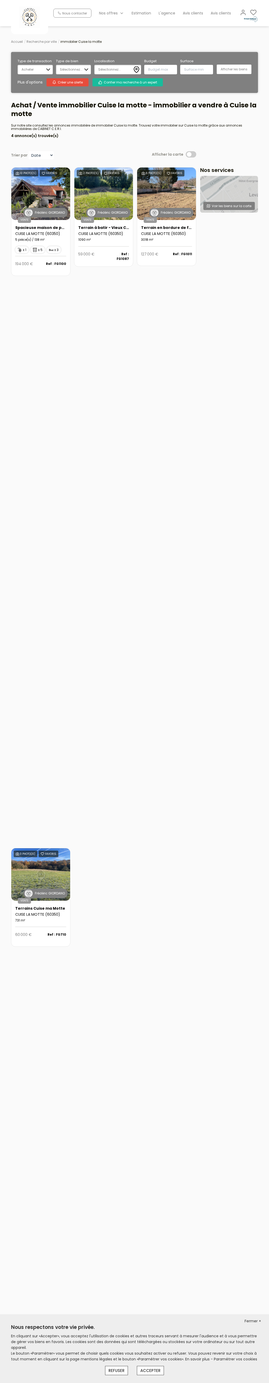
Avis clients (193, 13)
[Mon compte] (243, 13)
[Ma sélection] (253, 13)
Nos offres (108, 13)
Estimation (141, 13)
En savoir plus (198, 1359)
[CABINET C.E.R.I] (29, 16)
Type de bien (67, 61)
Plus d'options (30, 82)
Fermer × (253, 1321)
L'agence (167, 13)
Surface (187, 61)
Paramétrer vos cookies (235, 1359)
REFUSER (116, 1370)
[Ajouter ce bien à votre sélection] (43, 174)
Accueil (17, 41)
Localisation (104, 61)
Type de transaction (35, 61)
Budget (150, 61)
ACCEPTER (150, 1370)
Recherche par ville (42, 41)
